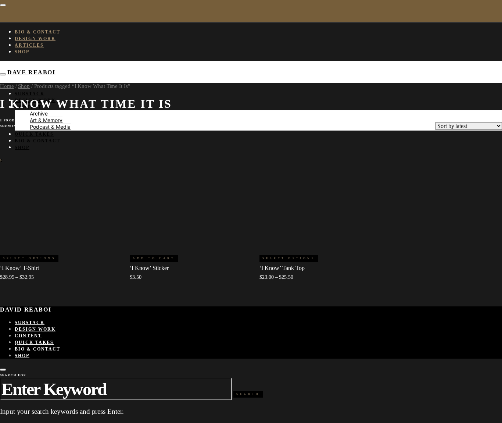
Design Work (35, 38)
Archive (39, 113)
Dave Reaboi (31, 72)
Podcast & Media (50, 127)
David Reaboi (25, 309)
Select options (29, 258)
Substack (29, 93)
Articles (29, 45)
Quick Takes (34, 134)
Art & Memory (46, 120)
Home (7, 86)
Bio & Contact (37, 32)
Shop (22, 51)
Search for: (14, 375)
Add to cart (154, 258)
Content (28, 335)
